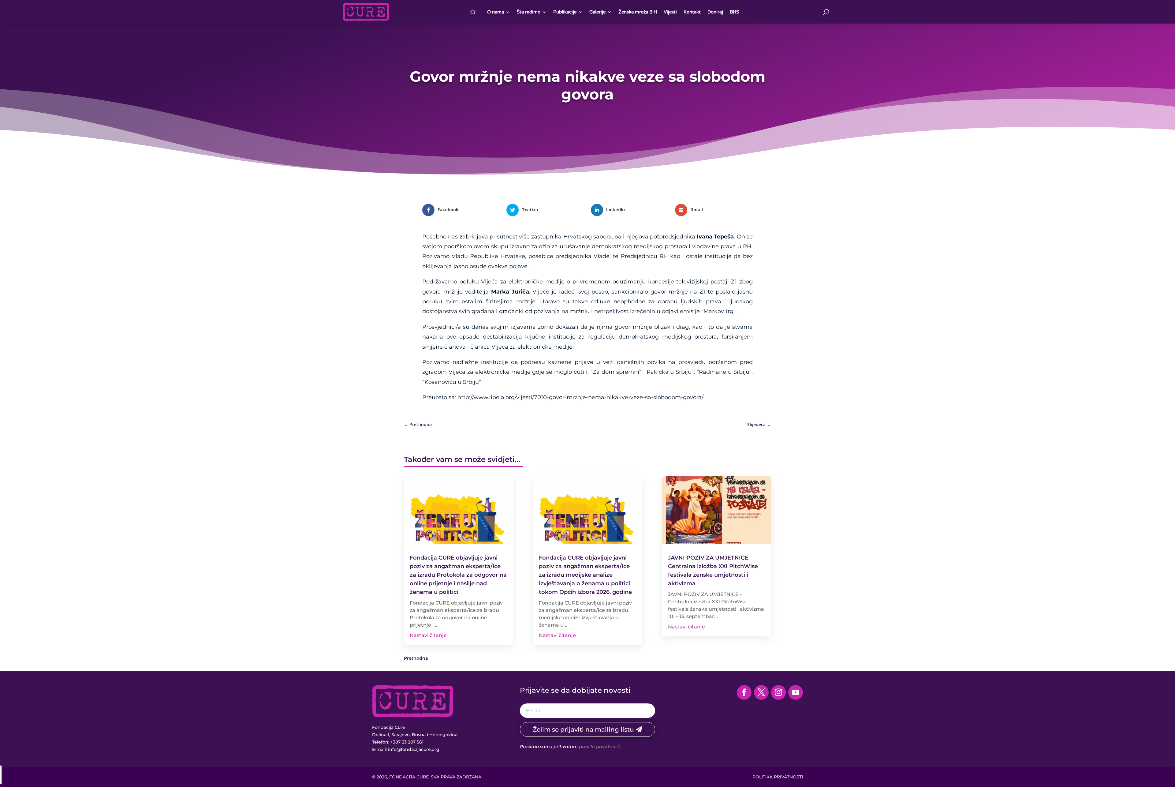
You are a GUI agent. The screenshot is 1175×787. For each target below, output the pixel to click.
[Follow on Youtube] (795, 692)
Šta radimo (528, 12)
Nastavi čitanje (428, 635)
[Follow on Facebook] (744, 692)
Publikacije (564, 12)
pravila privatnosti (600, 746)
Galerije (597, 12)
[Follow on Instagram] (778, 692)
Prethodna (416, 658)
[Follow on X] (761, 692)
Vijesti (670, 12)
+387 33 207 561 (406, 742)
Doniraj (715, 12)
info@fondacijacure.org (413, 749)
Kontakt (692, 12)
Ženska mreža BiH (637, 12)
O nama (495, 12)
